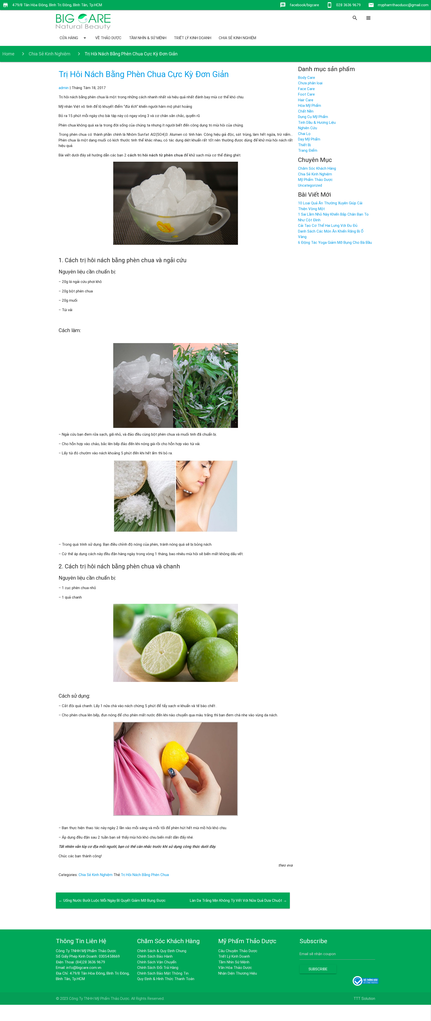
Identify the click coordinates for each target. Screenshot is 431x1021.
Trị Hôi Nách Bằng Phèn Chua (145, 874)
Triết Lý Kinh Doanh (192, 37)
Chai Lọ (304, 133)
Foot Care (306, 94)
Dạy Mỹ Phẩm (309, 139)
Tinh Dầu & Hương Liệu (317, 122)
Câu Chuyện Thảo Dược (237, 950)
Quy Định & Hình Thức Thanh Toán (165, 978)
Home (8, 54)
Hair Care (305, 100)
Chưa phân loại (310, 83)
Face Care (306, 88)
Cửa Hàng (74, 38)
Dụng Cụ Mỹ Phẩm (313, 116)
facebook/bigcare (304, 4)
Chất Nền (306, 111)
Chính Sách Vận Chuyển (156, 962)
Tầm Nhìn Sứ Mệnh (233, 962)
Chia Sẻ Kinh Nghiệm (237, 37)
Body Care (306, 77)
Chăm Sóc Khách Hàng (317, 168)
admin (64, 87)
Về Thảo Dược (108, 37)
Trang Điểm (307, 150)
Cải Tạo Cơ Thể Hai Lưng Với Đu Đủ (327, 225)
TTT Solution (364, 998)
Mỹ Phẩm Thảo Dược (315, 179)
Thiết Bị (304, 144)
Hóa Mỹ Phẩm (309, 105)
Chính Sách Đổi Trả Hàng (157, 967)
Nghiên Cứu (307, 128)
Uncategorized (310, 185)
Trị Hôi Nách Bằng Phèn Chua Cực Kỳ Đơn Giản (144, 74)
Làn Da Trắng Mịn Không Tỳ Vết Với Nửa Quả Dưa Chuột (238, 900)
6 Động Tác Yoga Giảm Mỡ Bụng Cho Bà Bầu (335, 242)
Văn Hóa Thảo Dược (235, 967)
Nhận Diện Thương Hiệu (237, 973)
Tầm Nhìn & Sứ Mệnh (147, 37)
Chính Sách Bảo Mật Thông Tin (163, 973)
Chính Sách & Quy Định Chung (161, 950)
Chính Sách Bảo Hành (155, 956)
